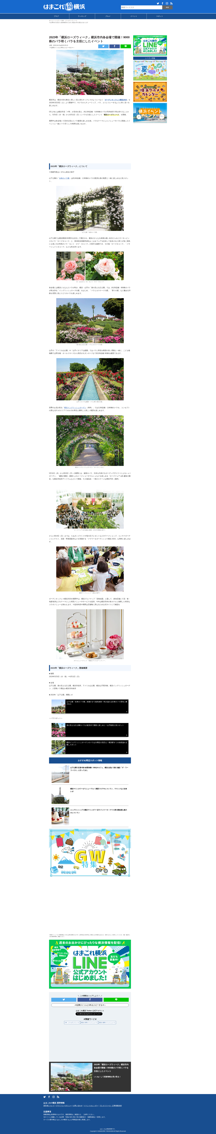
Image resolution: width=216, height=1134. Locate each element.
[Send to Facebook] (114, 46)
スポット (159, 16)
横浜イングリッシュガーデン (75, 408)
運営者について (48, 1106)
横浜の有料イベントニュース (89, 1022)
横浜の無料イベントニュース (107, 1022)
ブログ (56, 16)
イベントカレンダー (91, 1106)
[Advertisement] (108, 29)
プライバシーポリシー (64, 1106)
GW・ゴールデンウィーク (72, 1022)
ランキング (82, 16)
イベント (133, 16)
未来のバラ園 (64, 178)
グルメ (107, 16)
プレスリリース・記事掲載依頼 (111, 1106)
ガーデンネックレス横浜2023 (116, 100)
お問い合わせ (77, 1106)
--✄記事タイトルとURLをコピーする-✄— (61, 47)
